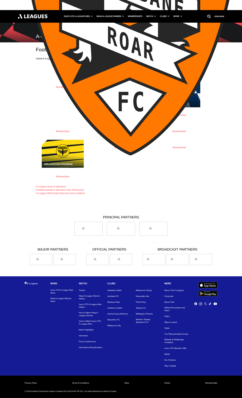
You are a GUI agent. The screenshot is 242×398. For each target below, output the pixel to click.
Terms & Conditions (80, 383)
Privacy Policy (31, 383)
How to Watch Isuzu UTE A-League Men (90, 322)
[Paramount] (177, 259)
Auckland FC (113, 296)
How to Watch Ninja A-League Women (88, 314)
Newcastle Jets (142, 296)
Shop (126, 383)
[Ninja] (121, 229)
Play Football (170, 366)
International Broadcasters (90, 347)
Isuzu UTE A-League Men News (61, 291)
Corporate (168, 296)
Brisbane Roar (113, 302)
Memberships (135, 16)
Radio (167, 328)
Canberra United (114, 308)
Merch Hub (169, 302)
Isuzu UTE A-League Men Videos (90, 305)
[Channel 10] (154, 259)
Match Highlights (86, 330)
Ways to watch (170, 322)
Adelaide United (114, 290)
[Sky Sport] (201, 259)
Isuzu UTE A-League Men (77, 16)
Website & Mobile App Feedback (174, 340)
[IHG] (121, 259)
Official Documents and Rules (174, 309)
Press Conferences (87, 341)
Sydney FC (141, 308)
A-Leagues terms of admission (51, 186)
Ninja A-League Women (108, 16)
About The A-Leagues (174, 290)
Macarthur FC (113, 320)
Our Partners (170, 360)
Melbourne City (114, 325)
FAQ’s (167, 316)
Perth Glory (141, 302)
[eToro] (64, 259)
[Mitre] (97, 259)
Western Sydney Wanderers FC (143, 320)
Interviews (83, 335)
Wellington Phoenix (144, 314)
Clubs (163, 16)
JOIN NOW (219, 16)
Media (167, 354)
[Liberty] (41, 259)
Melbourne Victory (144, 290)
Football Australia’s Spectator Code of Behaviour (60, 190)
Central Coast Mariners (117, 314)
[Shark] (153, 229)
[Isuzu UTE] (88, 229)
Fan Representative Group (176, 334)
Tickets (82, 290)
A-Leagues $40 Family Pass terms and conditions (60, 193)
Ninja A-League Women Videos (89, 297)
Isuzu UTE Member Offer (175, 348)
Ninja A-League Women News (60, 299)
